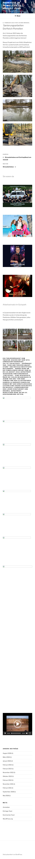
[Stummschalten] (27, 733)
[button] (17, 724)
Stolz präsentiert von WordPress (12, 854)
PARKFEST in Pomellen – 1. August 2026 (12, 5)
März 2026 (6, 757)
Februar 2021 (7, 788)
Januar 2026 (7, 761)
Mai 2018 (6, 795)
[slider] (16, 733)
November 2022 (8, 772)
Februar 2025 (7, 765)
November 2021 (8, 784)
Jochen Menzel (24, 22)
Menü (18, 16)
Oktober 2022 (7, 776)
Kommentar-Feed (8, 815)
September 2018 (8, 792)
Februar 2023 (7, 769)
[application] (17, 724)
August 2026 (7, 753)
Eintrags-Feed (7, 811)
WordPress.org (8, 819)
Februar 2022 (7, 780)
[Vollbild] (30, 733)
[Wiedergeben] (5, 733)
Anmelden (6, 807)
